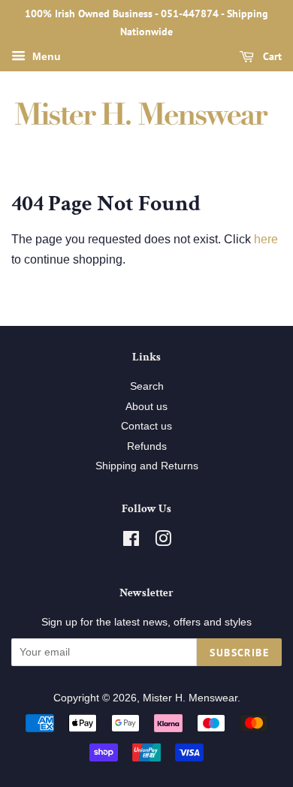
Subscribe (239, 652)
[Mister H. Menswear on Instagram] (163, 541)
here (266, 239)
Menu (45, 56)
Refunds (147, 446)
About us (146, 406)
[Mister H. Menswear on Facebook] (131, 541)
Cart (271, 56)
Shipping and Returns (146, 466)
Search (147, 386)
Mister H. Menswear (190, 698)
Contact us (146, 426)
